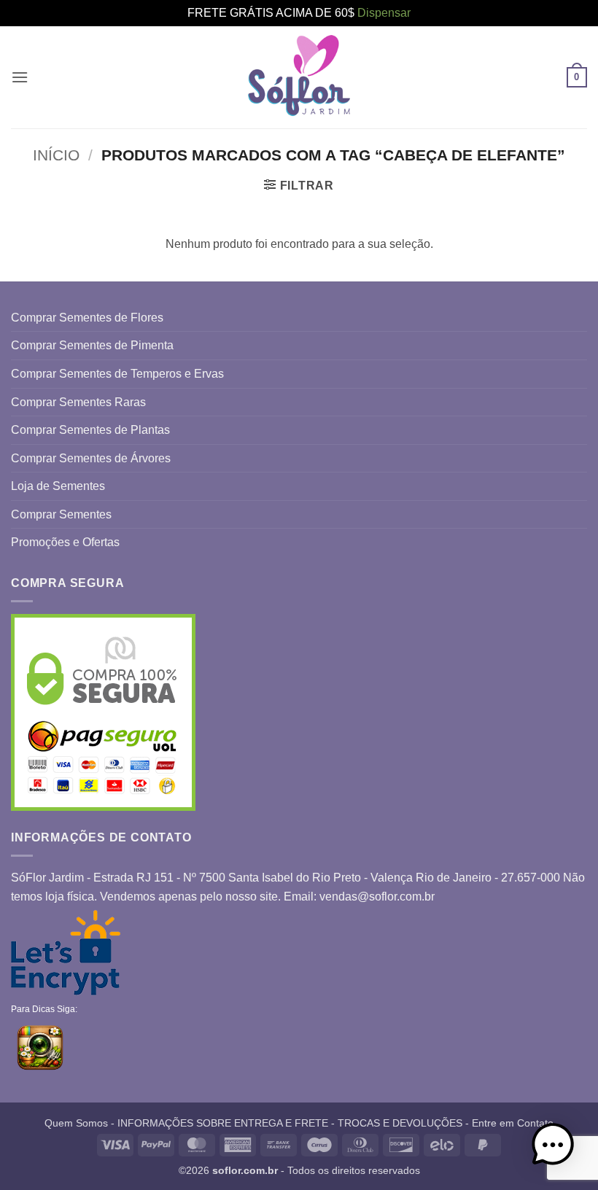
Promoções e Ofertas (65, 542)
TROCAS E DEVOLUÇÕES (400, 1123)
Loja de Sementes (58, 486)
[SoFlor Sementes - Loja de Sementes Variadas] (299, 77)
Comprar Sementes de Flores (87, 317)
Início (56, 155)
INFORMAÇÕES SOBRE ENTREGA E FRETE (222, 1123)
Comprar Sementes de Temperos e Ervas (117, 374)
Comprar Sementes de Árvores (91, 458)
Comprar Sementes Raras (78, 402)
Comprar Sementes (61, 514)
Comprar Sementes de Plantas (90, 430)
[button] (19, 77)
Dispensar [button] (384, 13)
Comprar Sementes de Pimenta (92, 345)
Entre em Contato (513, 1123)
